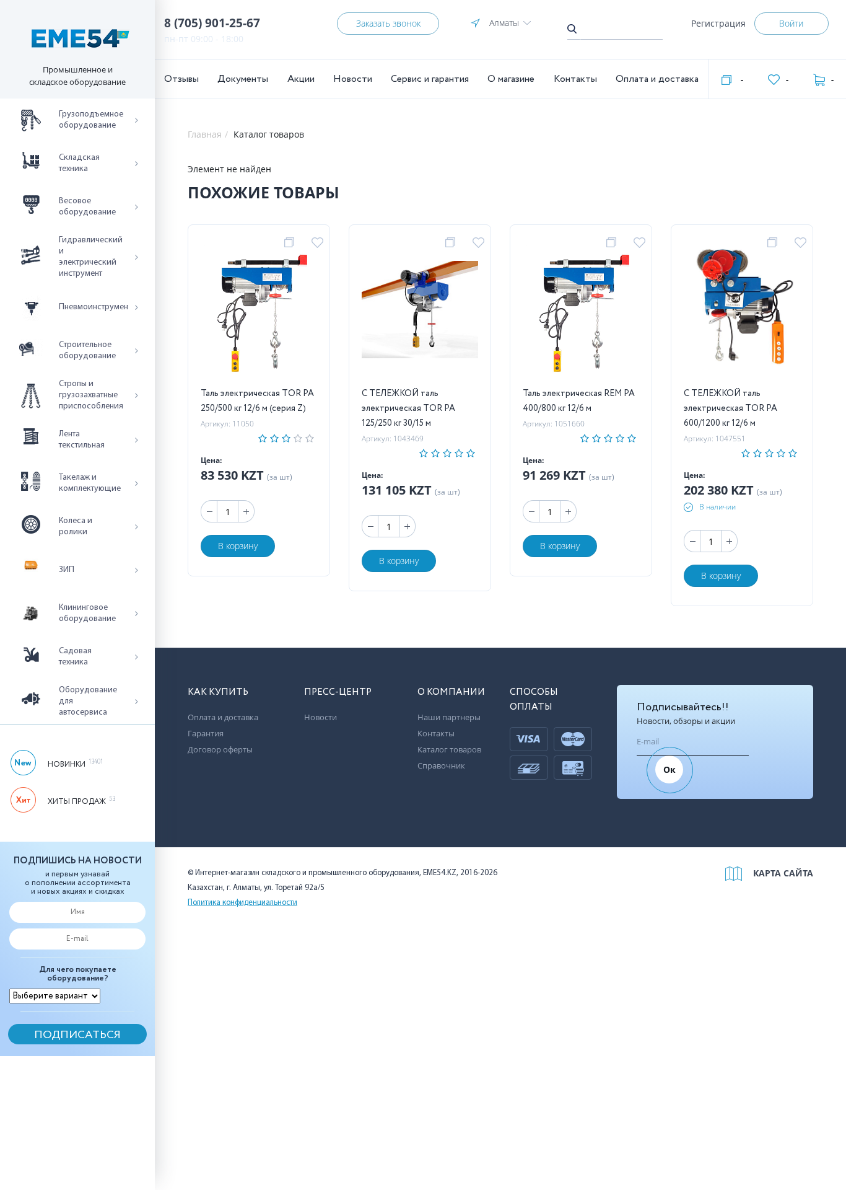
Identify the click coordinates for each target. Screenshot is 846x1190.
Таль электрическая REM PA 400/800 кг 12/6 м (579, 401)
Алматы (504, 23)
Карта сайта (783, 873)
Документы (242, 79)
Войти (791, 23)
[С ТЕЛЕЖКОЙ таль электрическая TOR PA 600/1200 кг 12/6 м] (742, 312)
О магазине (510, 79)
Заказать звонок (388, 23)
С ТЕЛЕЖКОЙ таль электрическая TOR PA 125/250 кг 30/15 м (408, 408)
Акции (301, 79)
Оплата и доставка (657, 79)
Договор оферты (220, 749)
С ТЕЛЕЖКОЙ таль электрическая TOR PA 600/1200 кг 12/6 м (730, 408)
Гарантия (206, 733)
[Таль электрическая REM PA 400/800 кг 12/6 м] (581, 311)
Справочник (441, 765)
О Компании (451, 692)
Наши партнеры (449, 717)
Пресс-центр (338, 692)
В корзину (238, 546)
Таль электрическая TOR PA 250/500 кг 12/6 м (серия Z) (257, 401)
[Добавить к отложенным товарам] (319, 243)
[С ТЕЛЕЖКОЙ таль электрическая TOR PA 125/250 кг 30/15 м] (420, 312)
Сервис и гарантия (430, 79)
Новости (352, 79)
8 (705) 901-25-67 (212, 23)
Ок (669, 769)
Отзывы (181, 79)
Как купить (218, 692)
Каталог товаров (449, 749)
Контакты (575, 79)
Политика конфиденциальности (242, 903)
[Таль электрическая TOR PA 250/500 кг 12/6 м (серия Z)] (259, 311)
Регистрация (718, 23)
